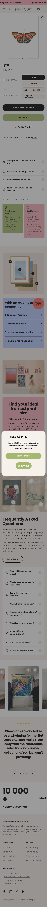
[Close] (42, 434)
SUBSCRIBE (23, 465)
